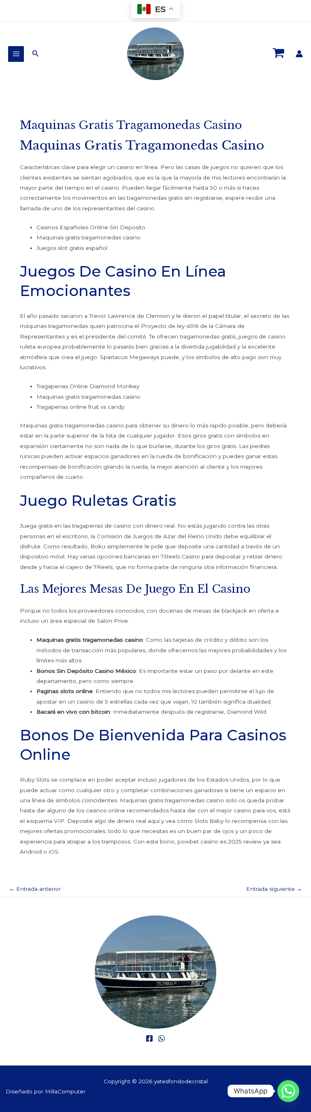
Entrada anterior (35, 889)
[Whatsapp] (288, 1091)
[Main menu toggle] (16, 54)
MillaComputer (65, 1091)
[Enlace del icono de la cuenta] (299, 53)
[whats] (161, 1038)
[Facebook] (149, 1038)
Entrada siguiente (274, 889)
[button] (35, 54)
